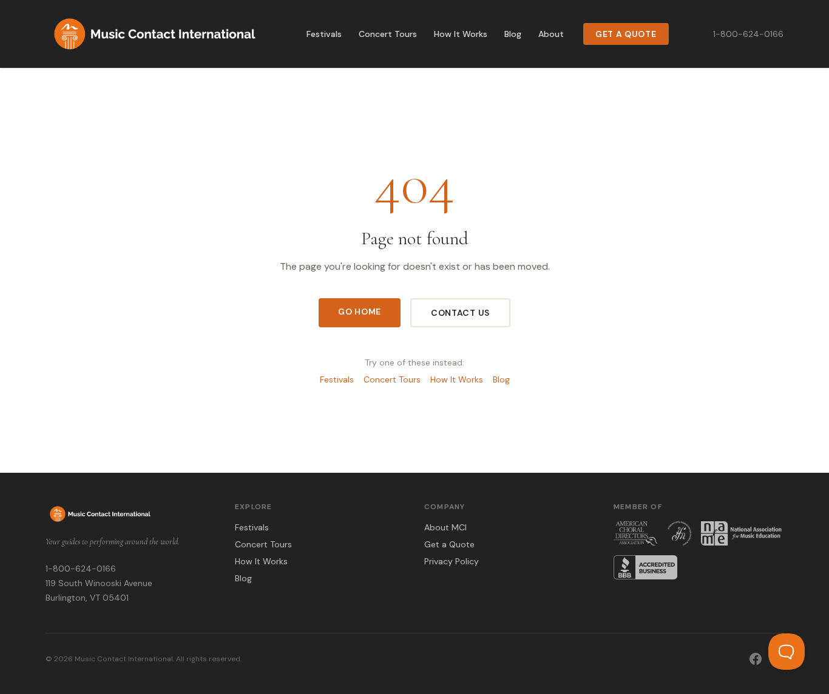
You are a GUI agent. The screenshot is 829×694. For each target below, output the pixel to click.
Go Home (359, 311)
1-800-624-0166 (748, 33)
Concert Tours (388, 33)
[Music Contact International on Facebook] (755, 659)
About (551, 33)
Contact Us (460, 312)
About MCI (445, 527)
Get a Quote (626, 33)
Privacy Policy (451, 561)
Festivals (324, 33)
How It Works (460, 33)
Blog (512, 33)
